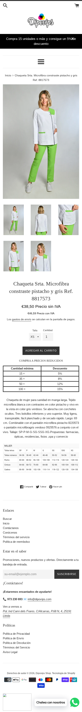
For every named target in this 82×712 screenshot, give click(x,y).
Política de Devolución (17, 642)
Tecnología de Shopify (63, 673)
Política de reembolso (16, 541)
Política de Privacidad (16, 633)
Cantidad (48, 330)
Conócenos (10, 532)
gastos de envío (21, 319)
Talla (34, 330)
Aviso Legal (10, 652)
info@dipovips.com (39, 599)
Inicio (6, 523)
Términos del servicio (16, 537)
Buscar (7, 518)
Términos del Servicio (16, 647)
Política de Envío (13, 638)
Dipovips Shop (43, 673)
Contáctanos (11, 528)
